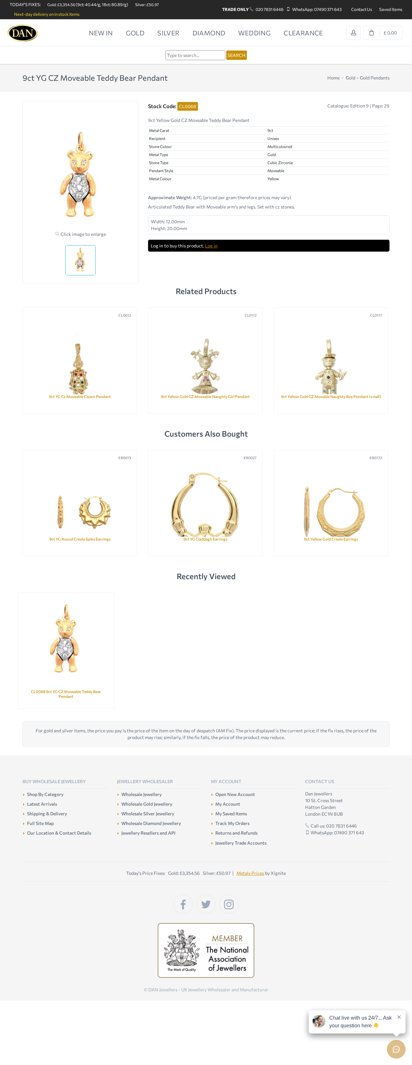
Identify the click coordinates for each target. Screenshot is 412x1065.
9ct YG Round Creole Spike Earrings (80, 539)
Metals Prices (250, 873)
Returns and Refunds (236, 833)
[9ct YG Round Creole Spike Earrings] (80, 501)
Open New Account (235, 794)
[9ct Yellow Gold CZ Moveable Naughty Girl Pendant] (205, 359)
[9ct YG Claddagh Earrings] (205, 501)
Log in (211, 245)
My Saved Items (231, 813)
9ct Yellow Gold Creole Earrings (331, 539)
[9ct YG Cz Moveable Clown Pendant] (80, 359)
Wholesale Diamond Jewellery (151, 823)
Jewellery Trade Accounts (241, 843)
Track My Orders (232, 823)
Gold (350, 77)
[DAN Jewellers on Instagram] (229, 904)
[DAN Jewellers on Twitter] (206, 904)
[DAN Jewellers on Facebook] (183, 904)
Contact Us (361, 9)
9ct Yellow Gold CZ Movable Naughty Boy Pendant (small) (331, 396)
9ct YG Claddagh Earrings (205, 539)
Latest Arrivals (42, 804)
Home (333, 77)
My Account (227, 804)
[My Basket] (383, 33)
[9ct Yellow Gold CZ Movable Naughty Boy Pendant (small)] (331, 359)
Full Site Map (40, 823)
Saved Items (390, 9)
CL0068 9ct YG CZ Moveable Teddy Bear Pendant (66, 694)
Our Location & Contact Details (59, 833)
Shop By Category (45, 794)
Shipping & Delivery (47, 813)
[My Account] (353, 33)
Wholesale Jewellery (141, 794)
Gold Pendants (374, 77)
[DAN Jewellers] (32, 33)
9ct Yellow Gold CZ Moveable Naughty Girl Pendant (205, 396)
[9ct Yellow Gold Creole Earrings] (331, 501)
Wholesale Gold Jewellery (146, 804)
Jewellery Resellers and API (148, 833)
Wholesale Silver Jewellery (147, 813)
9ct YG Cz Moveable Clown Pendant (80, 396)
